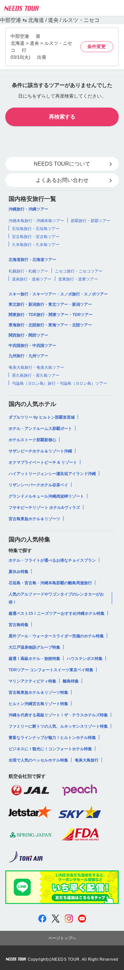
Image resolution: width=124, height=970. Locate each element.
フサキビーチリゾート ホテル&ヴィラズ (44, 507)
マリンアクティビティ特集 (32, 681)
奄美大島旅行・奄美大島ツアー (36, 367)
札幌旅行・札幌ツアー (28, 271)
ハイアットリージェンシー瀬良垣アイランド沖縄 (52, 473)
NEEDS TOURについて (62, 164)
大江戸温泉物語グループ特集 (34, 647)
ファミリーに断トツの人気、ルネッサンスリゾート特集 (58, 726)
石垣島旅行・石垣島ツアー (36, 228)
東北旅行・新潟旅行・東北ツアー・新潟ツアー (50, 304)
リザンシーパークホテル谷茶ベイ (38, 485)
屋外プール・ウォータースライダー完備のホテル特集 (56, 636)
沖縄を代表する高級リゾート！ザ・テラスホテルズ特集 (58, 715)
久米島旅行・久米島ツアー (36, 244)
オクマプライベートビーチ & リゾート (43, 462)
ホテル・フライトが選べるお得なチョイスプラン (52, 560)
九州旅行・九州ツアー (28, 356)
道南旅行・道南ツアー (32, 279)
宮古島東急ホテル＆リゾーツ (34, 519)
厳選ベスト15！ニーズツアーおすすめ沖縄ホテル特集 (56, 613)
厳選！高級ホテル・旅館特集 (34, 658)
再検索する (62, 117)
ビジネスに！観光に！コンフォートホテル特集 (50, 749)
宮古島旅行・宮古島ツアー (36, 236)
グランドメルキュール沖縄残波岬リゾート (46, 496)
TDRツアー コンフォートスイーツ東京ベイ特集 (51, 670)
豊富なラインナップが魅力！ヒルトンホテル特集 (52, 737)
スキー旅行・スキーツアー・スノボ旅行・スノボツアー (58, 294)
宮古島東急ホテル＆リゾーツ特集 (38, 692)
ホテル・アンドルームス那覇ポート (40, 428)
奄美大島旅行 (87, 760)
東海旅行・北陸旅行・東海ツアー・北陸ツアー (50, 325)
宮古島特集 (18, 624)
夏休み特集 (18, 571)
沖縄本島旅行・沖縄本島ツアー (36, 220)
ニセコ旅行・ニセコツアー (79, 271)
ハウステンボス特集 (85, 658)
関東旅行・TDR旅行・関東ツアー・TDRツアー (51, 314)
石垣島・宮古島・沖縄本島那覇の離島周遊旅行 (50, 583)
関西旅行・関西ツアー (28, 335)
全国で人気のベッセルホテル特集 (38, 760)
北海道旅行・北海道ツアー (32, 259)
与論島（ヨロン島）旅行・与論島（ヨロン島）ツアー (59, 383)
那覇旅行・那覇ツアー (90, 220)
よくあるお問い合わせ (62, 180)
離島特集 (71, 681)
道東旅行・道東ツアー (78, 279)
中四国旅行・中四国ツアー (32, 345)
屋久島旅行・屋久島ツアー (36, 375)
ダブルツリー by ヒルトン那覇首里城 (42, 417)
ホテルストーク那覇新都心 (32, 440)
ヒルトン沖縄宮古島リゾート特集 (38, 703)
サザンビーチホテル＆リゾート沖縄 (40, 451)
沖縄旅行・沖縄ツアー (28, 209)
